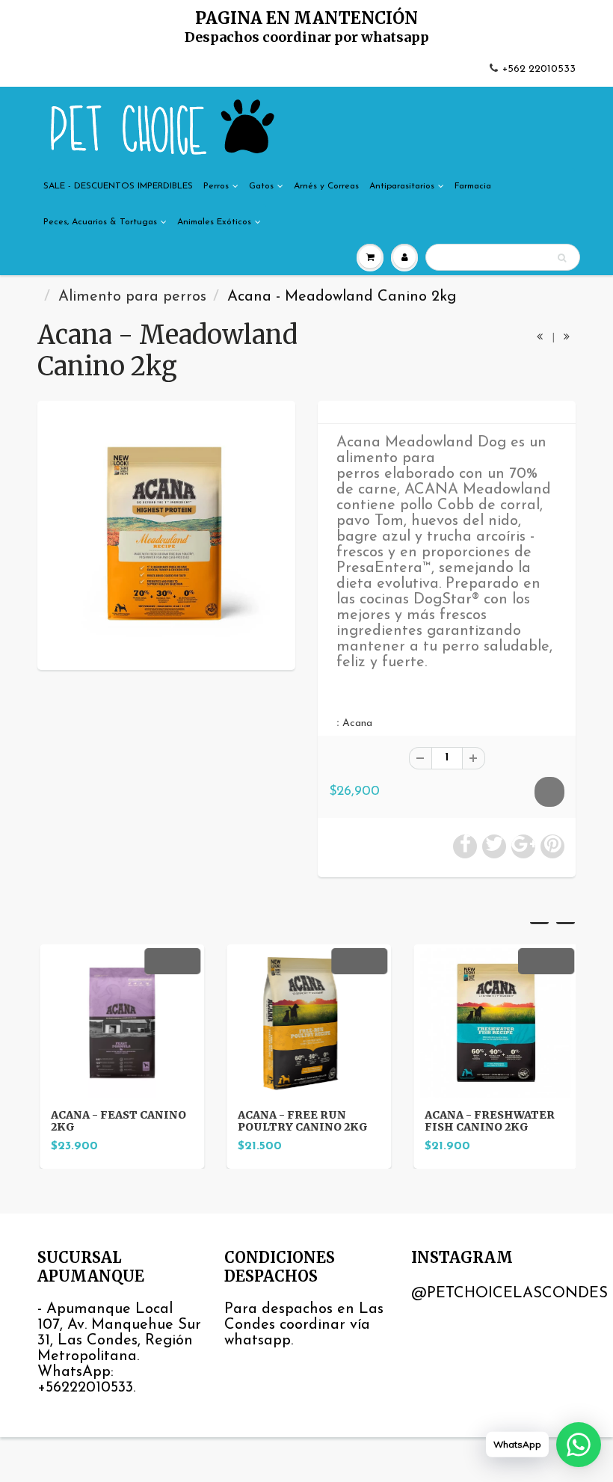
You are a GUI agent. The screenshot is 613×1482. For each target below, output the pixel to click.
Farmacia (473, 186)
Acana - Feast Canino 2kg (116, 1121)
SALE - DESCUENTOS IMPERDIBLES (118, 186)
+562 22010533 (539, 69)
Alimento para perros (132, 296)
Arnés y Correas (326, 186)
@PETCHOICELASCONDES (509, 1293)
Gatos (261, 186)
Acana (357, 723)
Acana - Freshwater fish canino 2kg (487, 1121)
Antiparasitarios (401, 186)
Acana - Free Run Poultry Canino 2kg (300, 1121)
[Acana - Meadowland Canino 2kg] (166, 533)
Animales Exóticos (214, 222)
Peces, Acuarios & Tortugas (100, 222)
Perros (216, 186)
